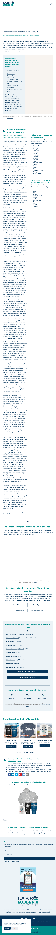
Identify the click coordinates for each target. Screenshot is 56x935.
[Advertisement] (28, 18)
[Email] (34, 918)
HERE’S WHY (47, 765)
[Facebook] (22, 918)
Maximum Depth (11, 656)
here (35, 582)
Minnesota (11, 137)
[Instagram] (26, 918)
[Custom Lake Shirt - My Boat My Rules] (28, 730)
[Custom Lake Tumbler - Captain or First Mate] (11, 730)
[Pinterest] (30, 918)
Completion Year (11, 663)
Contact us (50, 833)
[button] (9, 774)
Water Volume (10, 660)
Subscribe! (29, 858)
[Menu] (51, 4)
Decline (14, 928)
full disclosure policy (46, 912)
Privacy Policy (15, 861)
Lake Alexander (42, 698)
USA (13, 135)
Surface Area (10, 641)
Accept (7, 928)
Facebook (40, 769)
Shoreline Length (11, 645)
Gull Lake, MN (27, 698)
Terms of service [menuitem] (40, 921)
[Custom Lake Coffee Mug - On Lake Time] (44, 730)
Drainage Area (10, 667)
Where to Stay (11, 74)
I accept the (12, 861)
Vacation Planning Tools (14, 76)
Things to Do (10, 78)
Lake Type (9, 634)
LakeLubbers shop (14, 785)
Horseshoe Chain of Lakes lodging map (25, 594)
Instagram (49, 769)
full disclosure (10, 118)
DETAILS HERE (45, 763)
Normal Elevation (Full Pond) (15, 649)
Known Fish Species (13, 79)
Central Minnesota (21, 137)
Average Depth (11, 652)
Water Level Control (12, 638)
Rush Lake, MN (12, 698)
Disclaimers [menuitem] (49, 921)
